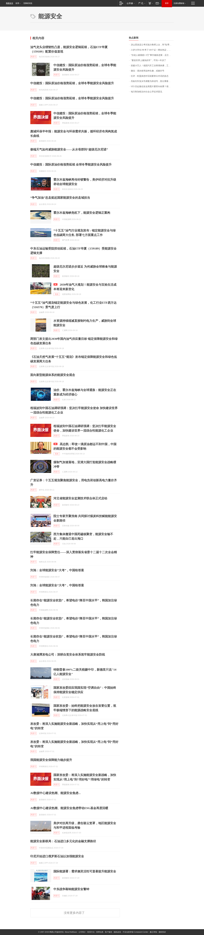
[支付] (150, 3)
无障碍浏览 (27, 3)
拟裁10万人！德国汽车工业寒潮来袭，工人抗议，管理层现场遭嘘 (152, 65)
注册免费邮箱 (179, 3)
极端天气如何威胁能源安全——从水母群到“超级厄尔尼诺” (69, 149)
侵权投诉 (162, 932)
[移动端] (121, 3)
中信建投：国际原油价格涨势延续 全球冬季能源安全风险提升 (71, 164)
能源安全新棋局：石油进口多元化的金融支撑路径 (63, 841)
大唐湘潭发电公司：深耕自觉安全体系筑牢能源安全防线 (67, 654)
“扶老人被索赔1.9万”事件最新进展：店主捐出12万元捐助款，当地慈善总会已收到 (152, 55)
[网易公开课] (130, 3)
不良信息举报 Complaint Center (135, 932)
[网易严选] (141, 3)
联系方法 (91, 932)
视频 (56, 294)
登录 (167, 3)
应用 (17, 3)
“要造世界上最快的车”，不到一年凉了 (148, 60)
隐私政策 (117, 932)
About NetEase (71, 932)
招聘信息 (99, 932)
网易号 (33, 57)
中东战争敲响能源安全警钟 (71, 889)
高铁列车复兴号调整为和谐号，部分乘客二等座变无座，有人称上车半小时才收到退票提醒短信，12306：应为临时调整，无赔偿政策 (152, 81)
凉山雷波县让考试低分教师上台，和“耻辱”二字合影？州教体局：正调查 (152, 45)
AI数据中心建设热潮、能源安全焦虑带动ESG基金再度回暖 (69, 808)
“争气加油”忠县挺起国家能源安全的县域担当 (60, 197)
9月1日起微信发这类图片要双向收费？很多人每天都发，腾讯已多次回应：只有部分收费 (152, 86)
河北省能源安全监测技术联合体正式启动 (80, 498)
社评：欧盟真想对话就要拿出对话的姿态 (149, 76)
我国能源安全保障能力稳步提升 (51, 759)
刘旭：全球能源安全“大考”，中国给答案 (57, 570)
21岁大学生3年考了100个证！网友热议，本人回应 (152, 50)
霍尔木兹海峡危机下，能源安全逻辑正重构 (81, 212)
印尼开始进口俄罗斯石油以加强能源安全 (57, 856)
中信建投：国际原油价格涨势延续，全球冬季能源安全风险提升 (72, 83)
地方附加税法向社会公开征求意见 (146, 92)
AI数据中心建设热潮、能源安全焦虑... (55, 793)
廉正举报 (153, 932)
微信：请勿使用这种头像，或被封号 (147, 71)
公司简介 (82, 932)
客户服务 (108, 932)
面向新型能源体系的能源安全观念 (52, 374)
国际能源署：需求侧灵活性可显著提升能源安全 (84, 871)
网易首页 (9, 3)
